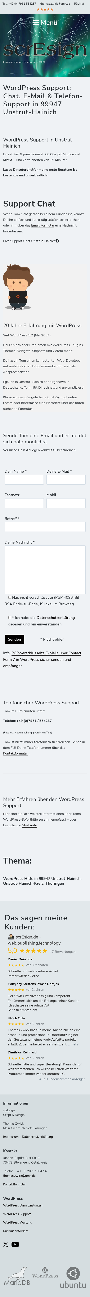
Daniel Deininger (21, 959)
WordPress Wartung (17, 1222)
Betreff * (12, 518)
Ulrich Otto (16, 1018)
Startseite (29, 825)
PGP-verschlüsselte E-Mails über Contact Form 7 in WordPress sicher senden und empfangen (42, 659)
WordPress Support (17, 1214)
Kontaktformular (15, 753)
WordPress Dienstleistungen (23, 1205)
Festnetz (12, 494)
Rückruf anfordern (15, 1231)
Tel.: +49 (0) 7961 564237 (19, 4)
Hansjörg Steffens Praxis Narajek (33, 984)
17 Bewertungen (63, 951)
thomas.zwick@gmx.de (55, 4)
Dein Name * (16, 471)
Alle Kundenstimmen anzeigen (62, 1079)
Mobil (51, 494)
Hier (6, 814)
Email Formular (42, 225)
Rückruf (79, 4)
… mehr (72, 1044)
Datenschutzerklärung (56, 617)
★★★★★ (45, 9)
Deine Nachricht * (20, 542)
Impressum (11, 1137)
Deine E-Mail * (59, 471)
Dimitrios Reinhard (22, 1052)
